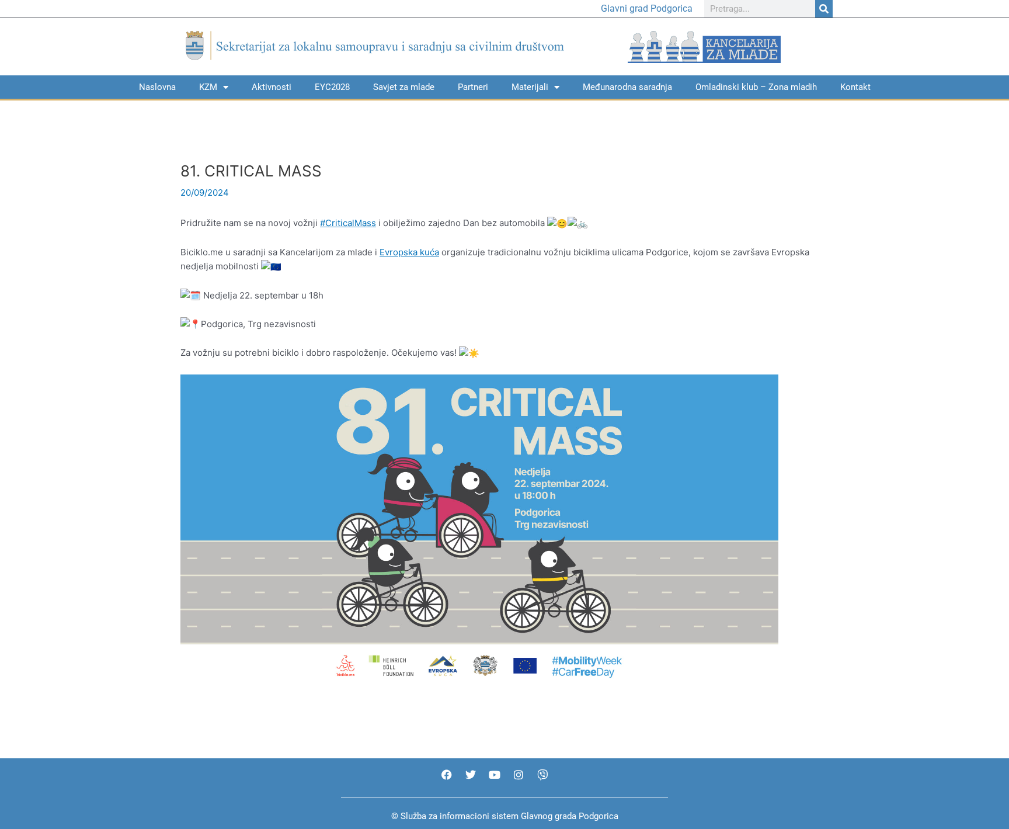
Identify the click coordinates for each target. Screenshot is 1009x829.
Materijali (530, 87)
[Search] (824, 9)
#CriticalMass (348, 222)
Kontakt (855, 87)
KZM (208, 87)
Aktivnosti (271, 87)
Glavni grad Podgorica (647, 8)
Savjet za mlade (403, 87)
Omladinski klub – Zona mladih (756, 87)
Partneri (473, 87)
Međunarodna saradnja (627, 87)
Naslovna (157, 87)
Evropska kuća (409, 252)
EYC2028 (332, 87)
